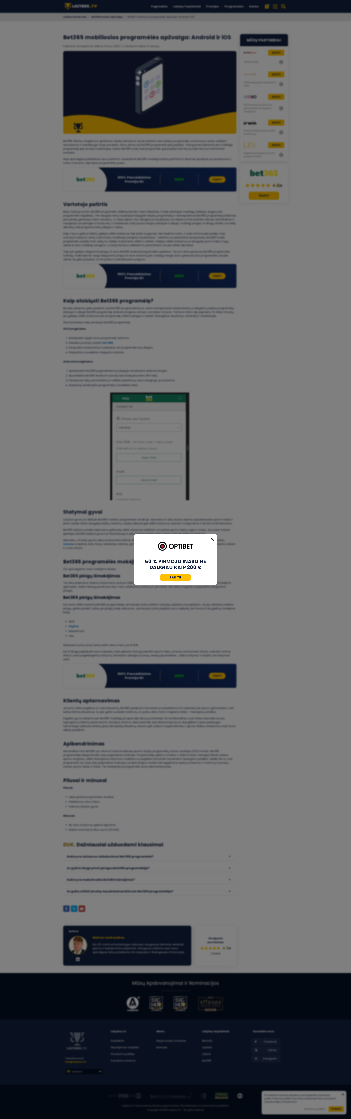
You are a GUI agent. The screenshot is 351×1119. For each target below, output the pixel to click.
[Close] (212, 539)
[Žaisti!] (175, 546)
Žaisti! (175, 577)
